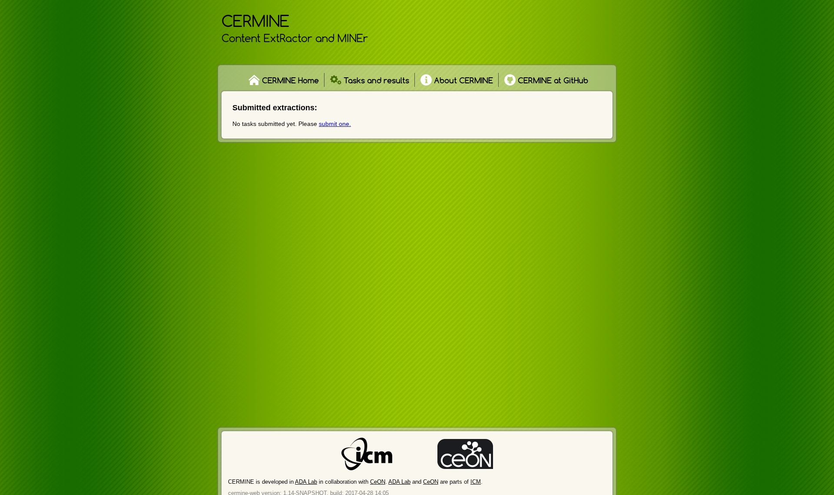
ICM (475, 481)
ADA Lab (306, 481)
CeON (377, 481)
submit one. (335, 123)
